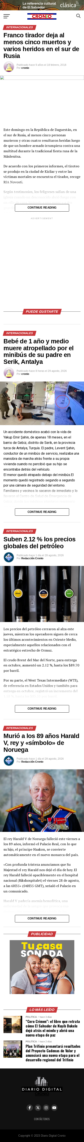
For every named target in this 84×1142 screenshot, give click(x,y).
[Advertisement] (42, 262)
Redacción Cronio (32, 558)
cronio (25, 67)
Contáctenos (42, 1119)
